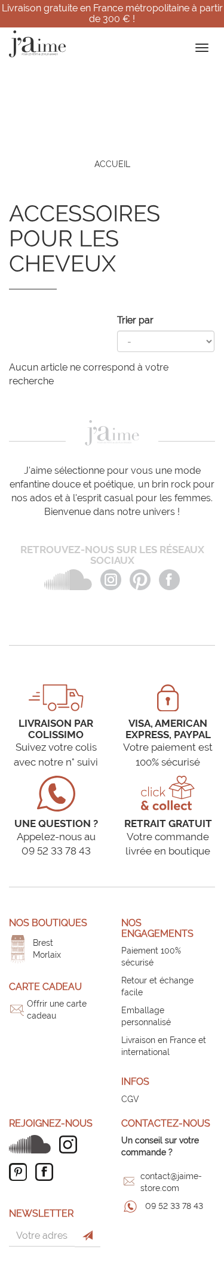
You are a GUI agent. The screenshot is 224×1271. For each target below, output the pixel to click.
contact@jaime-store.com (171, 1182)
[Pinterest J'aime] (21, 1172)
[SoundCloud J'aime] (33, 1144)
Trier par (135, 320)
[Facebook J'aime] (47, 1172)
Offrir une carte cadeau (57, 1009)
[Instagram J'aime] (71, 1144)
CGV (130, 1099)
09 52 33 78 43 (174, 1206)
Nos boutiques (48, 922)
